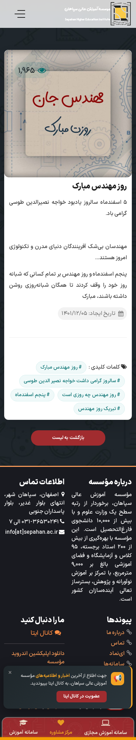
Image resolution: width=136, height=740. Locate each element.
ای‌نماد (116, 653)
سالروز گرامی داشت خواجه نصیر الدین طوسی (70, 381)
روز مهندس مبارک (59, 367)
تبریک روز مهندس (97, 409)
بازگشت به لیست (68, 437)
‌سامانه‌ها (114, 664)
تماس (117, 643)
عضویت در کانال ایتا (81, 696)
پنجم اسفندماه (30, 395)
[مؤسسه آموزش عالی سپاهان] (98, 13)
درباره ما (115, 633)
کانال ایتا (42, 633)
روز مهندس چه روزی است (89, 395)
